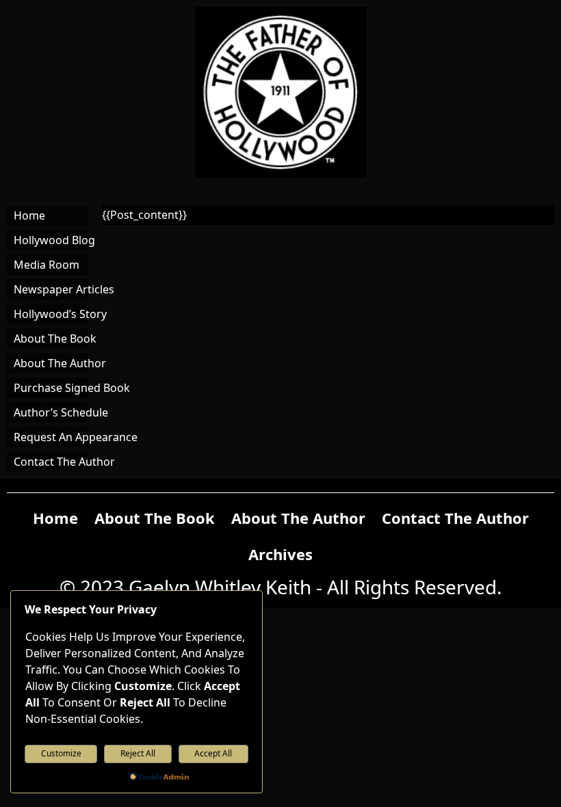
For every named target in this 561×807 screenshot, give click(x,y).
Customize (61, 753)
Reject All (137, 753)
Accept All (213, 753)
